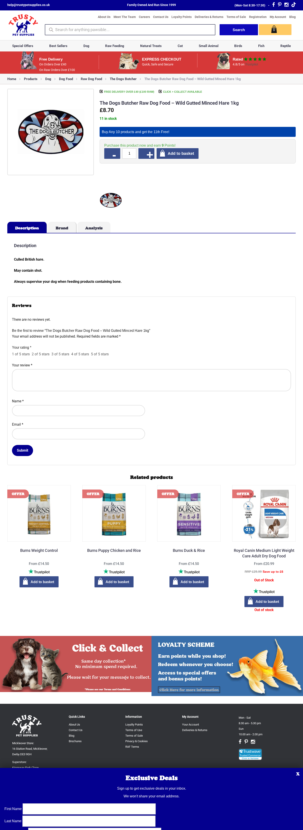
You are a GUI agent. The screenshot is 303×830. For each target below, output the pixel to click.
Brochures (75, 741)
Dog (86, 46)
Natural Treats (151, 46)
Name (18, 401)
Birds (238, 46)
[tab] (27, 227)
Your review (22, 365)
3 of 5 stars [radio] (60, 354)
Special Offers (22, 46)
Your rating (21, 347)
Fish (261, 46)
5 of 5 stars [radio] (100, 354)
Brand (62, 228)
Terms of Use (133, 730)
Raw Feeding (114, 46)
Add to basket (181, 153)
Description (27, 228)
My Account (278, 17)
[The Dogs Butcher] (111, 201)
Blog (292, 17)
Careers (144, 17)
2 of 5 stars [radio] (40, 354)
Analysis (94, 228)
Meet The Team (125, 17)
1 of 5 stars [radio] (21, 354)
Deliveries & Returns (209, 17)
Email (17, 424)
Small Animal (208, 46)
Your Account (190, 724)
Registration (258, 17)
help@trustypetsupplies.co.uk (28, 5)
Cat (180, 46)
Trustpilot (251, 64)
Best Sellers (58, 46)
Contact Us (160, 17)
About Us (104, 17)
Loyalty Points (181, 17)
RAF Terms (132, 746)
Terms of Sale (236, 17)
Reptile (285, 46)
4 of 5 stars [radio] (80, 354)
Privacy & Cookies (136, 741)
